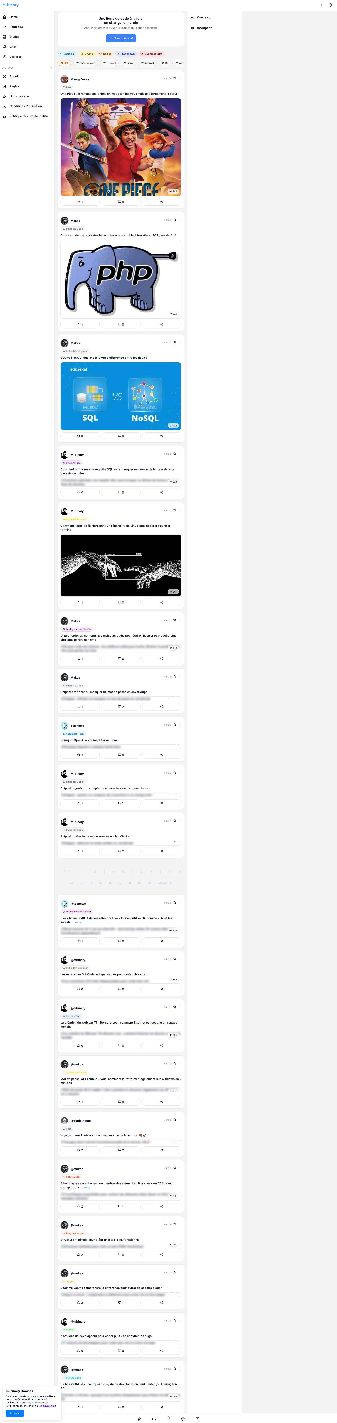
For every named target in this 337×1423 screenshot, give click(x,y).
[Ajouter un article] (321, 5)
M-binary (10, 4)
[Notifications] (330, 5)
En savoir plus (47, 1405)
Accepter (15, 1413)
